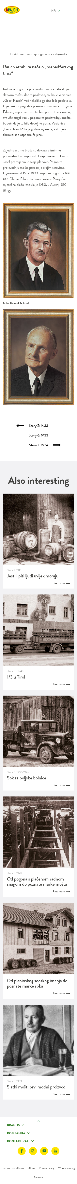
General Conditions (13, 1168)
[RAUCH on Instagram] (33, 1151)
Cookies (38, 1177)
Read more (59, 583)
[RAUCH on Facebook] (22, 1151)
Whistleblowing (66, 1168)
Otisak (31, 1168)
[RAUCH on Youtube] (44, 1151)
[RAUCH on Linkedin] (55, 1151)
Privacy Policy (46, 1168)
